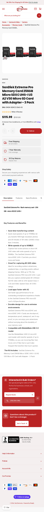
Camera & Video (14, 22)
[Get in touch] (35, 8)
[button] (3, 8)
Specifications (31, 198)
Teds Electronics (19, 503)
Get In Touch (21, 423)
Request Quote (11, 395)
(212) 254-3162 (15, 400)
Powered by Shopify (29, 503)
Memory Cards (17, 25)
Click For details (33, 2)
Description (8, 198)
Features (19, 198)
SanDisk (5, 79)
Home (4, 22)
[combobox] (22, 15)
